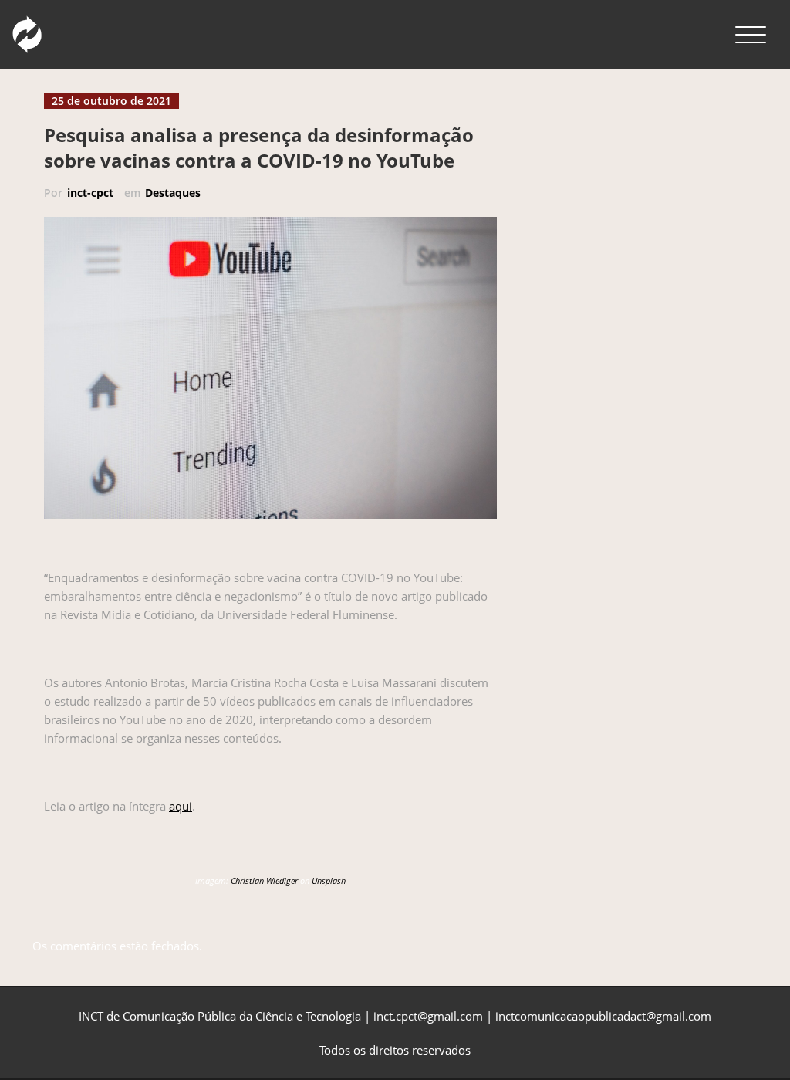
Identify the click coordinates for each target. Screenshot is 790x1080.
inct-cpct (90, 192)
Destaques (173, 192)
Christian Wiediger (264, 880)
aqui (180, 806)
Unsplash (329, 880)
